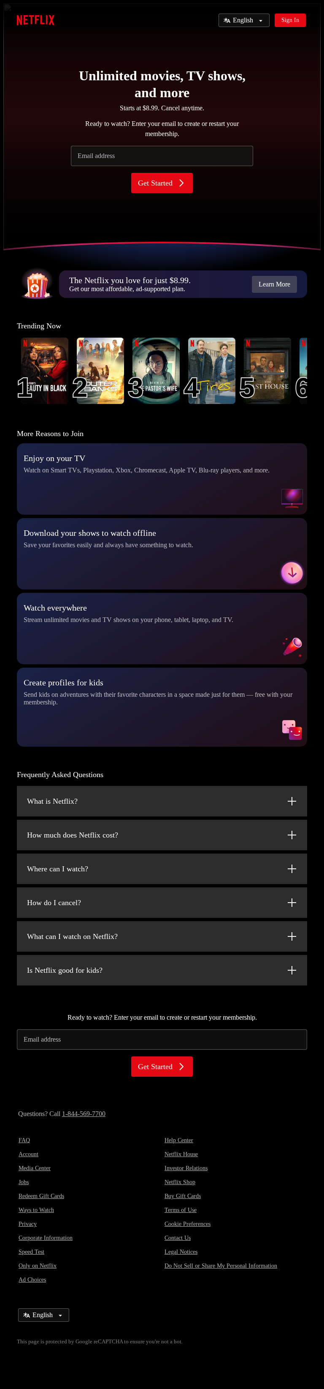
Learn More (274, 284)
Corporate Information (46, 1238)
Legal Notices (181, 1252)
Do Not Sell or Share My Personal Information (221, 1266)
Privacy (28, 1224)
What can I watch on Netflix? (72, 936)
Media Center (35, 1168)
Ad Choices (32, 1280)
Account (28, 1154)
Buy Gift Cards (183, 1196)
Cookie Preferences (188, 1224)
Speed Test (31, 1252)
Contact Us (178, 1238)
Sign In (290, 20)
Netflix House (181, 1154)
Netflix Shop (180, 1182)
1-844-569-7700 (83, 1113)
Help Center (179, 1140)
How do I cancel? (54, 902)
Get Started (155, 183)
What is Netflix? (52, 801)
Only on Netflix (38, 1266)
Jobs (24, 1182)
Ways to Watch (36, 1210)
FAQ (24, 1140)
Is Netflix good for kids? (65, 970)
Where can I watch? (57, 869)
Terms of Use (181, 1210)
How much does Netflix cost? (72, 835)
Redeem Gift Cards (41, 1196)
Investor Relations (186, 1168)
